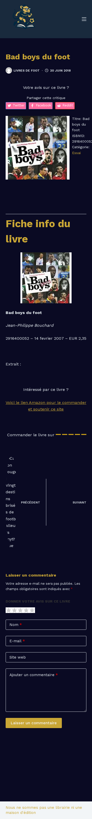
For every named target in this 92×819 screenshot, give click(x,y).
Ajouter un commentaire (33, 675)
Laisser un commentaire (34, 723)
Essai (76, 153)
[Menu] (84, 19)
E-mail (17, 641)
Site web (17, 657)
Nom (15, 624)
